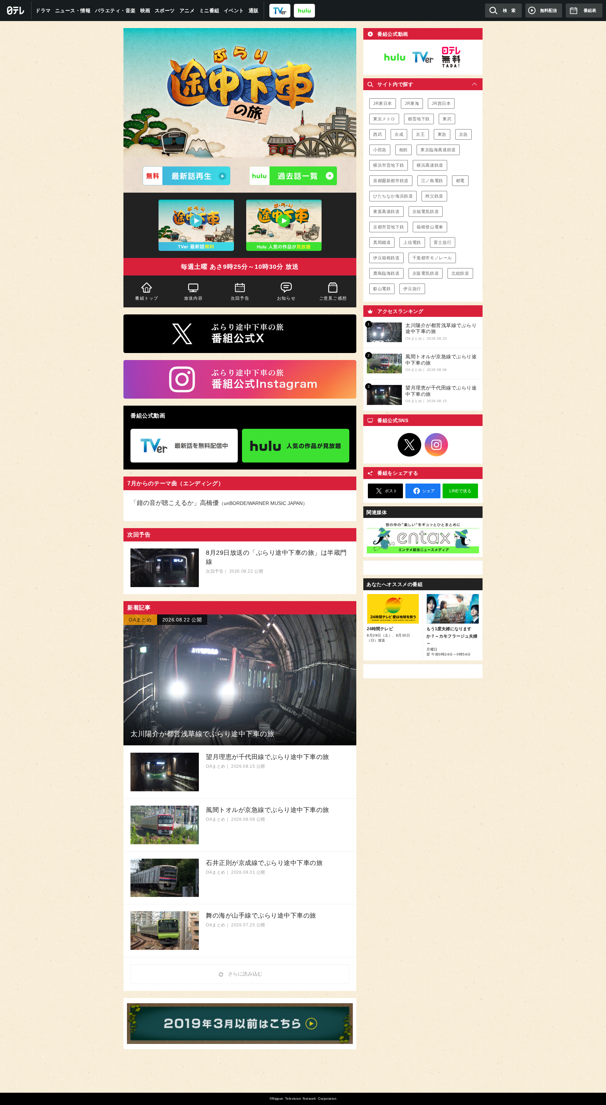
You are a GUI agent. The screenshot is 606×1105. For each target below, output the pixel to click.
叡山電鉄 (382, 288)
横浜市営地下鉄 (388, 165)
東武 (447, 119)
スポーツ (165, 10)
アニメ (187, 10)
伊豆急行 (412, 288)
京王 (420, 134)
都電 (460, 180)
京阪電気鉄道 (425, 273)
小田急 (379, 149)
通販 (254, 10)
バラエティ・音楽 (115, 10)
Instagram (437, 445)
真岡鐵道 (382, 242)
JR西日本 (441, 103)
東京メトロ (384, 119)
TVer (422, 57)
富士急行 (442, 242)
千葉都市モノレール (432, 257)
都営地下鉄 (419, 119)
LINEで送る (460, 490)
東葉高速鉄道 (386, 211)
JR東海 (412, 103)
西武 (377, 134)
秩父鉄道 (434, 196)
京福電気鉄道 (425, 211)
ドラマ (43, 10)
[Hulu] (293, 176)
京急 (463, 134)
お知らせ (286, 298)
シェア (428, 490)
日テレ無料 (451, 57)
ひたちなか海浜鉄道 (393, 196)
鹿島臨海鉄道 (386, 273)
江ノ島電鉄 (432, 180)
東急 (442, 134)
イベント (234, 10)
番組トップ (146, 298)
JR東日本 (382, 103)
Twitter (410, 445)
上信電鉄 (412, 242)
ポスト (391, 490)
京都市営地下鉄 (388, 227)
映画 (145, 10)
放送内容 (193, 298)
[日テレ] (16, 10)
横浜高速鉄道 (430, 165)
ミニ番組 (209, 10)
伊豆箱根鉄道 (386, 257)
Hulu (394, 57)
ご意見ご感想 (333, 298)
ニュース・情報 (73, 10)
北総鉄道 (460, 273)
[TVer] (279, 10)
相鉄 (403, 149)
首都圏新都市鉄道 (391, 180)
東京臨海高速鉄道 (438, 149)
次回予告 (240, 298)
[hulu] (304, 10)
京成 (399, 134)
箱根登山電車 (430, 227)
